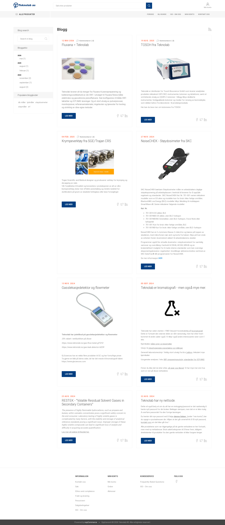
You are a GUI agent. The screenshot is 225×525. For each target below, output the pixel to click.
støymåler (22, 107)
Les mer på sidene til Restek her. (75, 432)
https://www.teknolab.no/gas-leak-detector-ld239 (83, 347)
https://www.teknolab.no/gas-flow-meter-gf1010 (82, 343)
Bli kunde (162, 14)
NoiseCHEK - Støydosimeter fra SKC (166, 141)
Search (46, 39)
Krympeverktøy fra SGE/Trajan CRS (86, 141)
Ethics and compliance (85, 491)
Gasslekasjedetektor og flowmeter (85, 288)
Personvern (80, 500)
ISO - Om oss (175, 14)
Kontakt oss (204, 14)
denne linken (180, 416)
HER (160, 258)
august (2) (24, 87)
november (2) (25, 78)
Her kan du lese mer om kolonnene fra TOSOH (160, 107)
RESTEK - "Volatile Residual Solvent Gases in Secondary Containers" (93, 402)
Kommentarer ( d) (86, 41)
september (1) (26, 82)
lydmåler (30, 102)
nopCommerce (91, 522)
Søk (149, 6)
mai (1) (23, 58)
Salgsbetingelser (82, 505)
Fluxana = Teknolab (75, 45)
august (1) (24, 66)
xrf (29, 107)
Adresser (111, 491)
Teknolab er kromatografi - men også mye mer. (173, 288)
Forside (150, 14)
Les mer (69, 116)
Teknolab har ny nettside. (158, 400)
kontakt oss (146, 422)
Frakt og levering (82, 496)
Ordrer (110, 486)
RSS (209, 29)
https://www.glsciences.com (74, 361)
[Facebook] (176, 481)
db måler (22, 102)
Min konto (207, 7)
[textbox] (99, 6)
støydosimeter (41, 102)
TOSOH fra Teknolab (155, 45)
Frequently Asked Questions (152, 482)
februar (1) (24, 70)
